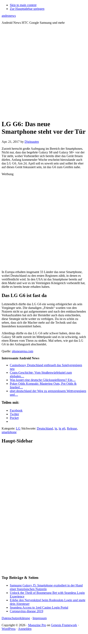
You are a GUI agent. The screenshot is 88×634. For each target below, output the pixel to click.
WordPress (9, 629)
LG (18, 428)
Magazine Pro (37, 625)
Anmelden (25, 629)
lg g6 (62, 428)
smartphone (9, 432)
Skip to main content (23, 5)
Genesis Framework (64, 625)
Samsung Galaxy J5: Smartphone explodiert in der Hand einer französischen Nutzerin (46, 587)
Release (72, 428)
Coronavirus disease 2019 (26, 611)
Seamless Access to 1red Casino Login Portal (39, 607)
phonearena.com (22, 351)
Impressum (40, 618)
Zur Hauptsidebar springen (27, 8)
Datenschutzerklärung (16, 618)
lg (56, 428)
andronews (9, 15)
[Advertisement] (44, 72)
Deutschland (45, 428)
